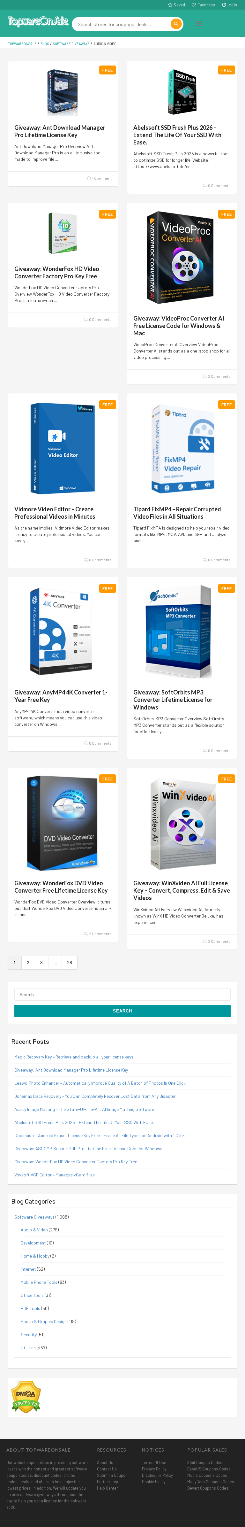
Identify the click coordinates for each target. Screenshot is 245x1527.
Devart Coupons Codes (207, 1488)
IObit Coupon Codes (204, 1462)
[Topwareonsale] (38, 21)
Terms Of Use (154, 1462)
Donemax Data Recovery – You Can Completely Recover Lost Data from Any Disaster (95, 1096)
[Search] (176, 24)
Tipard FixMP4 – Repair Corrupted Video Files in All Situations (177, 513)
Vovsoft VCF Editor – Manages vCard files (54, 1174)
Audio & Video (34, 1229)
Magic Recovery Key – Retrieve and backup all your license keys (73, 1056)
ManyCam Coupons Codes (210, 1481)
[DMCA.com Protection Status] (26, 1396)
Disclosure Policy (157, 1475)
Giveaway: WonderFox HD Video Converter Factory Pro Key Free (56, 272)
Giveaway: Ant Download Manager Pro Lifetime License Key (59, 131)
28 (69, 962)
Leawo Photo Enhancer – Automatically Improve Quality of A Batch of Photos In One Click (100, 1083)
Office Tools (32, 1295)
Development (33, 1242)
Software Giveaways (34, 1217)
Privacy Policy (154, 1468)
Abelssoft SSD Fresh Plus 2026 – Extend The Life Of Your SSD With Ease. (177, 135)
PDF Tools (30, 1308)
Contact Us (107, 1468)
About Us (105, 1462)
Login (231, 4)
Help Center (107, 1488)
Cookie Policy (154, 1481)
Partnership (107, 1481)
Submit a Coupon (112, 1475)
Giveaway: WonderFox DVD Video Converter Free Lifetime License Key (61, 887)
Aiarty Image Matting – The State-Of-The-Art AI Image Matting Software (84, 1109)
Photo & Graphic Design (44, 1321)
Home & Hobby (35, 1256)
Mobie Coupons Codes (207, 1475)
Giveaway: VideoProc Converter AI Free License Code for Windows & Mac (178, 326)
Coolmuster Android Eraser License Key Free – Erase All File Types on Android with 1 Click (99, 1135)
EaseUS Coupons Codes (209, 1468)
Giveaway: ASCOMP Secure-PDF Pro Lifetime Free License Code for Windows (88, 1148)
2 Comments (219, 376)
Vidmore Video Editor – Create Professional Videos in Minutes (54, 513)
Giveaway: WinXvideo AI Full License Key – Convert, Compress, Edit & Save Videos (181, 890)
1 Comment (102, 178)
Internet (28, 1269)
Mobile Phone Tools (39, 1282)
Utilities (28, 1347)
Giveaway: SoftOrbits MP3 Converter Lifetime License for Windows (172, 699)
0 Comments (219, 185)
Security (29, 1334)
